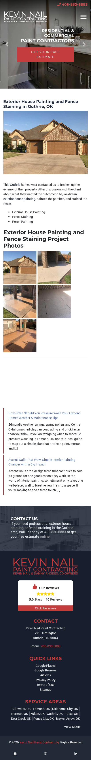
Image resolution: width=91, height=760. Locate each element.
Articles (45, 675)
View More (72, 727)
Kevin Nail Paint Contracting (39, 742)
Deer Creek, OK (21, 718)
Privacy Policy (45, 680)
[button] (7, 44)
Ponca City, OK (43, 718)
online (44, 536)
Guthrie (15, 184)
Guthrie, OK (55, 714)
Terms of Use (45, 684)
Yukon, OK (37, 714)
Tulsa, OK (71, 714)
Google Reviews (45, 670)
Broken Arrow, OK (68, 718)
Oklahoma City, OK (65, 709)
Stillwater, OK (21, 709)
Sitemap (45, 689)
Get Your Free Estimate (45, 54)
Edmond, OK (41, 709)
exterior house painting (19, 199)
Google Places (45, 665)
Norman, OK (19, 714)
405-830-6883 (74, 4)
